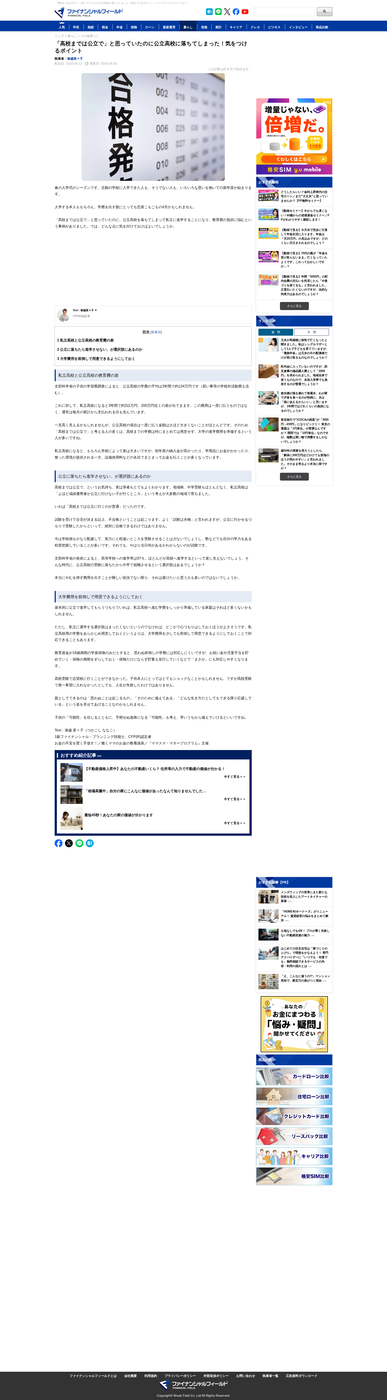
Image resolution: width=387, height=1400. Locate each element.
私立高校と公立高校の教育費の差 (85, 340)
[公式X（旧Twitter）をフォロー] (227, 11)
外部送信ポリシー (216, 1375)
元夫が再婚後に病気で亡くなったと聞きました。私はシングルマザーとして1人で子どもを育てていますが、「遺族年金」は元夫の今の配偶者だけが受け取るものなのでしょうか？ (305, 349)
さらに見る (294, 305)
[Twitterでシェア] (69, 843)
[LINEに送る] (79, 843)
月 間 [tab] (311, 332)
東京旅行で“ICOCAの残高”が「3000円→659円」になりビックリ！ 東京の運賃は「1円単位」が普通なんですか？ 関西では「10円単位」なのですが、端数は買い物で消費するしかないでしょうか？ (305, 430)
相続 (91, 27)
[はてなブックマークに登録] (90, 843)
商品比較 (322, 27)
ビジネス (274, 27)
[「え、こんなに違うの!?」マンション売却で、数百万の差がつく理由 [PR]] (295, 988)
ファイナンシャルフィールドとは (93, 1375)
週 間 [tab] (275, 332)
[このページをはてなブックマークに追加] (209, 11)
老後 (204, 27)
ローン (150, 27)
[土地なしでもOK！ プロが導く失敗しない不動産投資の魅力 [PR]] (295, 939)
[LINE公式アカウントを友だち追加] (218, 11)
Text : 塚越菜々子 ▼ (85, 310)
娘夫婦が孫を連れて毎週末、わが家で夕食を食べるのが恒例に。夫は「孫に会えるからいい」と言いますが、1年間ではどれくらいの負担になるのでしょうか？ (305, 402)
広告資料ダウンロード (301, 1375)
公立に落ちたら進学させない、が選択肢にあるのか (99, 349)
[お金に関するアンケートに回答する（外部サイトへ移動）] (294, 1024)
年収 (76, 27)
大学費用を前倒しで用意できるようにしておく (96, 358)
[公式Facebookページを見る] (236, 11)
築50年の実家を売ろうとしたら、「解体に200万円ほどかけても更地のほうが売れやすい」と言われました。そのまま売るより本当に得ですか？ (305, 459)
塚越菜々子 (75, 58)
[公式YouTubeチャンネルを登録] (245, 11)
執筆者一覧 (270, 1375)
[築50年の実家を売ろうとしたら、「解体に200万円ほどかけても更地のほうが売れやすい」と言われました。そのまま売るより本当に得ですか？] (268, 455)
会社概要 (130, 1375)
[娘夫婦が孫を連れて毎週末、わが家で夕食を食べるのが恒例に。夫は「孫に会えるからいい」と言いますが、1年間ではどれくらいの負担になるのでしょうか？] (268, 398)
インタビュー (298, 27)
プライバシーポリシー (180, 1375)
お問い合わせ (245, 1375)
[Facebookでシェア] (58, 843)
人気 (62, 27)
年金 (119, 27)
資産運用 (169, 27)
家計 (218, 27)
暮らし (188, 27)
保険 (134, 27)
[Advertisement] (153, 271)
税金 (105, 27)
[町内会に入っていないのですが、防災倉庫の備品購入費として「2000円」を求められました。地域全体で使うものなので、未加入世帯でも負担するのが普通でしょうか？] (268, 371)
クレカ (255, 27)
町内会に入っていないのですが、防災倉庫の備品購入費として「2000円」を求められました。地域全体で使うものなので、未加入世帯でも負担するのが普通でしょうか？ (304, 375)
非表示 (156, 331)
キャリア (236, 27)
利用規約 (150, 1375)
